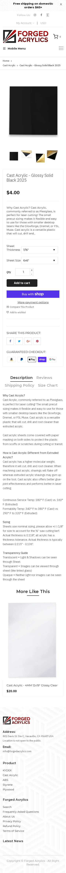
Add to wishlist (18, 312)
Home (6, 60)
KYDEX (7, 770)
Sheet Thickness (13, 247)
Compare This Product (22, 306)
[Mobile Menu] (61, 48)
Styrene (7, 784)
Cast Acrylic (9, 65)
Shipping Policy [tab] (19, 385)
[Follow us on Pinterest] (37, 341)
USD (43, 23)
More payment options (33, 302)
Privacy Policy (12, 821)
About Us (9, 816)
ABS (5, 780)
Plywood (8, 789)
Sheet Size (14, 260)
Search (7, 807)
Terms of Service (13, 831)
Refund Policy (12, 826)
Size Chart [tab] (48, 385)
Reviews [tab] (44, 377)
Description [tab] (21, 377)
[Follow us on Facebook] (10, 341)
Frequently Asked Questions (21, 811)
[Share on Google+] (28, 341)
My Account (24, 23)
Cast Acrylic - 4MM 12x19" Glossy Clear (32, 685)
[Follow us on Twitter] (19, 341)
